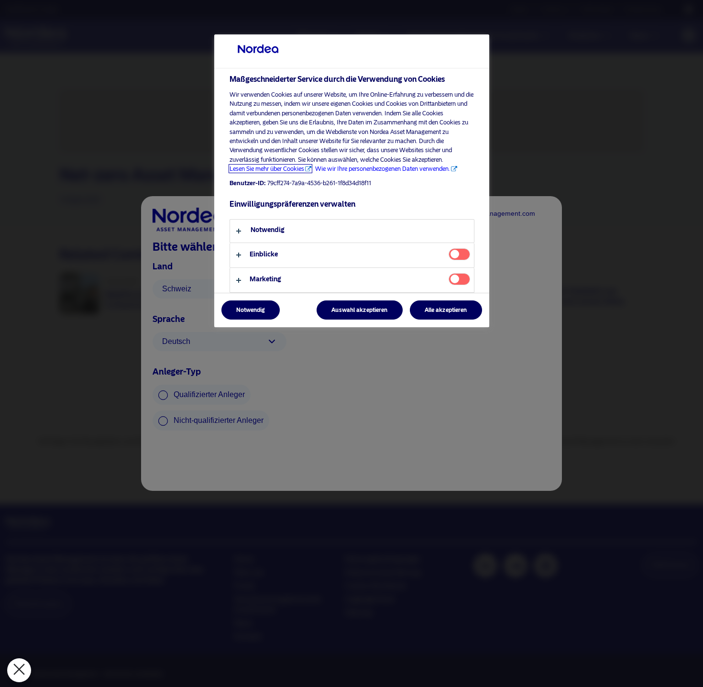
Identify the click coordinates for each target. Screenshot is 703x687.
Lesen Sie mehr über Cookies (267, 168)
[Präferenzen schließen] (19, 670)
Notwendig (250, 310)
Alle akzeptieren (446, 310)
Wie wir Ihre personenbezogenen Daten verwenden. (382, 168)
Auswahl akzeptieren (359, 310)
